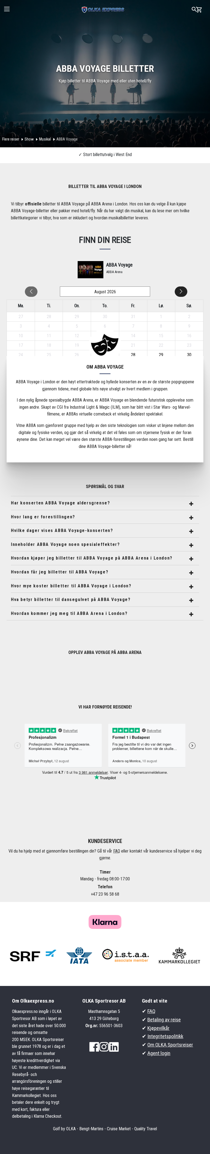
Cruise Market (119, 1128)
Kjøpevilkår (158, 1028)
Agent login (158, 1053)
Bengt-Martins (91, 1128)
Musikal (45, 139)
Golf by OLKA (64, 1128)
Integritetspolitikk (165, 1036)
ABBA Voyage (67, 139)
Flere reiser (10, 139)
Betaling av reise (164, 1020)
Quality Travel (145, 1128)
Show (29, 139)
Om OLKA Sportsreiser (170, 1045)
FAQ (116, 851)
